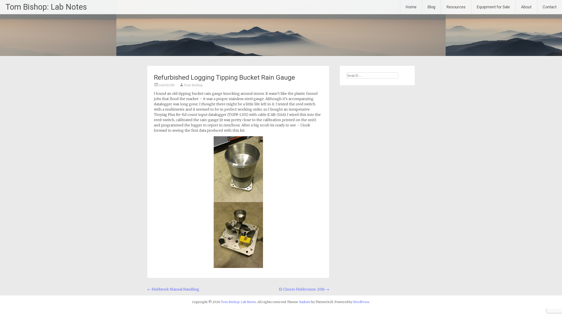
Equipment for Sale (493, 7)
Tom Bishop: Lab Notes (46, 7)
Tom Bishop (193, 85)
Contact (550, 7)
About (526, 7)
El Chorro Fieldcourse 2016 (304, 289)
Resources (456, 7)
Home (411, 7)
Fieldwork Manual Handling (173, 289)
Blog (431, 7)
